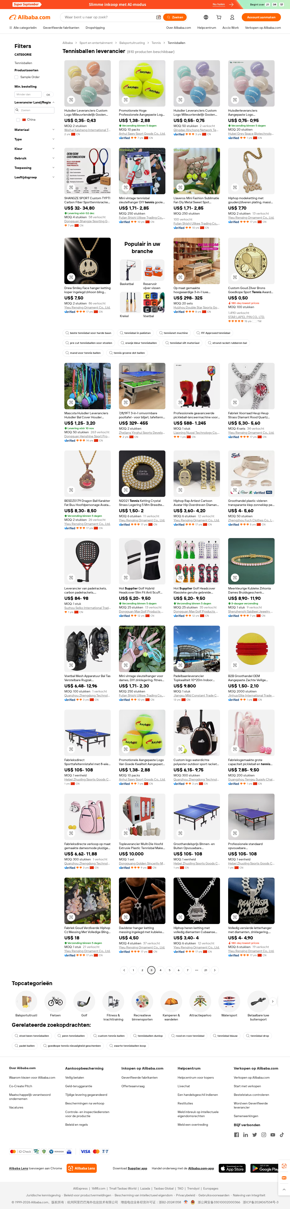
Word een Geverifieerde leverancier (251, 1105)
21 (205, 970)
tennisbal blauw (227, 1035)
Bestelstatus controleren (251, 1094)
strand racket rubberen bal (230, 343)
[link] (284, 1166)
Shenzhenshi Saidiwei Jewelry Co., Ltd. (251, 611)
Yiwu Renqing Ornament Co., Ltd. (251, 217)
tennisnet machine (176, 333)
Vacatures (16, 1107)
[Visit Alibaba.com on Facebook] (236, 1134)
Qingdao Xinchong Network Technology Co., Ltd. (197, 130)
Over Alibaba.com (22, 1068)
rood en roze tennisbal (190, 1035)
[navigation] (34, 507)
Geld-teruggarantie (78, 1086)
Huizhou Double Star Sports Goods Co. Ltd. (197, 307)
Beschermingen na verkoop (84, 1103)
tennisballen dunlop (150, 1035)
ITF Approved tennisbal (215, 333)
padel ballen (27, 1045)
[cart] (219, 18)
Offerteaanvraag (133, 1086)
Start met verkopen (247, 1086)
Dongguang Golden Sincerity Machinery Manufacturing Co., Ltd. (142, 863)
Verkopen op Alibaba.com (252, 1077)
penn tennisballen (73, 1035)
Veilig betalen (74, 1077)
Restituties (185, 1103)
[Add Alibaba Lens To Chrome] (82, 1168)
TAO (180, 1188)
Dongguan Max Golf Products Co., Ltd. (142, 611)
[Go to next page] (215, 970)
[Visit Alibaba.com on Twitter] (254, 1134)
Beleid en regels (76, 1124)
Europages (210, 1188)
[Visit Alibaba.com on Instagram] (263, 1134)
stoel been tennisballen (34, 1035)
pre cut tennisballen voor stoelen (91, 343)
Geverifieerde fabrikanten (139, 1077)
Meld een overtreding (193, 1124)
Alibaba (68, 43)
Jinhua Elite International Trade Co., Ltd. (251, 695)
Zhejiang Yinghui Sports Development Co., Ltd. (142, 432)
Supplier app (137, 1168)
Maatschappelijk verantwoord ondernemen (30, 1097)
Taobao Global (164, 1188)
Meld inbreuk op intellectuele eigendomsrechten (198, 1114)
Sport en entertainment (96, 43)
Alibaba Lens (18, 1168)
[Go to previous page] (124, 970)
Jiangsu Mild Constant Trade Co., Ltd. (197, 695)
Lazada (145, 1188)
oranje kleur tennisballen (141, 343)
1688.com (98, 1188)
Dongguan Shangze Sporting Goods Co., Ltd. (87, 221)
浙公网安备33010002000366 (219, 1202)
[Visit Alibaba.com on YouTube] (273, 1134)
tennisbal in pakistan (137, 333)
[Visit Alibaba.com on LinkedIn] (245, 1134)
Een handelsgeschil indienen (198, 1094)
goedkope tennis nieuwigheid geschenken (74, 1045)
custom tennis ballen (111, 1035)
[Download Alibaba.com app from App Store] (232, 1168)
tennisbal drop (260, 1035)
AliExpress (80, 1188)
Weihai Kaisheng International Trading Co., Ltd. (87, 130)
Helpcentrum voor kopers (196, 1077)
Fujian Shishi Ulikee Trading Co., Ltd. (142, 217)
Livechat (184, 1086)
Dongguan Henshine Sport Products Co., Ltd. (87, 436)
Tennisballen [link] (176, 43)
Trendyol (193, 1188)
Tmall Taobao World (122, 1188)
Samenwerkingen (246, 1116)
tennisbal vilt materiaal (184, 343)
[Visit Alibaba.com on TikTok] (282, 1134)
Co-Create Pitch (20, 1086)
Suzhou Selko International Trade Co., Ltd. (87, 608)
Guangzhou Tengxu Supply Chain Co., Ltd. (251, 779)
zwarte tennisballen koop (130, 1045)
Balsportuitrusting (132, 43)
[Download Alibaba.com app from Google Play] (265, 1168)
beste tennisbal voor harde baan (90, 333)
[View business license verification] (186, 1202)
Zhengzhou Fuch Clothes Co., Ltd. (251, 520)
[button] (158, 17)
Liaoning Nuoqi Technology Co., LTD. (197, 432)
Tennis (156, 43)
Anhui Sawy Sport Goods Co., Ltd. (142, 133)
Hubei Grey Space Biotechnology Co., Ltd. (251, 133)
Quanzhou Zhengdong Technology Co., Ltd (87, 695)
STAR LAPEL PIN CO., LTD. (246, 317)
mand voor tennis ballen (85, 352)
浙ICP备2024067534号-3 (260, 1202)
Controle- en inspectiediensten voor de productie (87, 1114)
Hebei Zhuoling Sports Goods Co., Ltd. (87, 779)
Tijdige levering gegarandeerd (86, 1094)
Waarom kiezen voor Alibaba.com (32, 1077)
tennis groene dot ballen (129, 352)
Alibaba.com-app (201, 1168)
